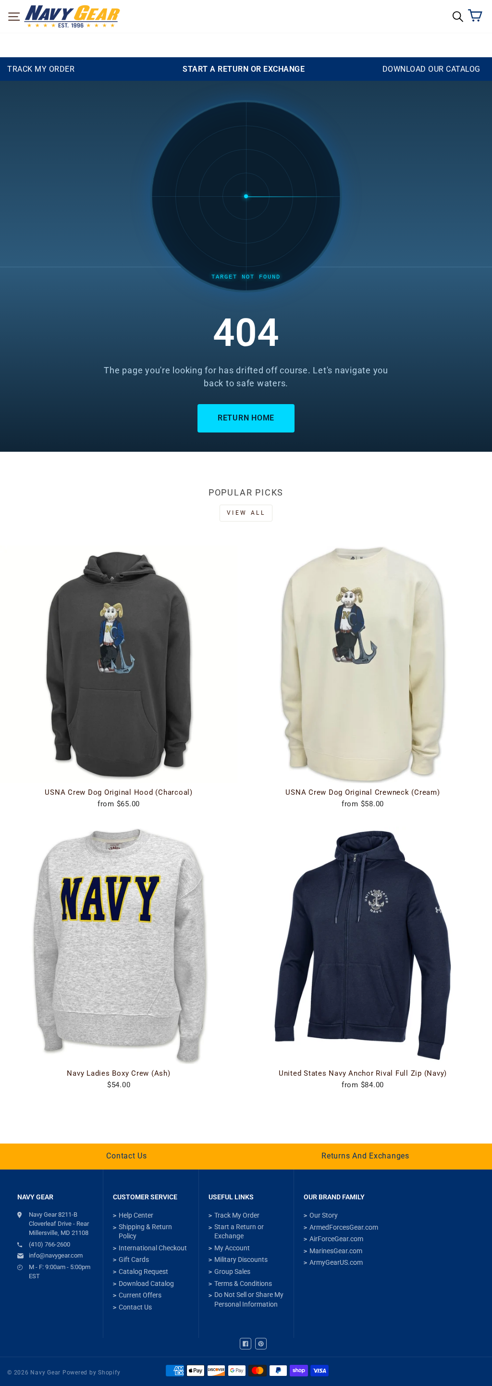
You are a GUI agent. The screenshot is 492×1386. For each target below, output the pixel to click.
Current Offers (140, 1295)
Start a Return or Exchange (239, 1231)
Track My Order (236, 1215)
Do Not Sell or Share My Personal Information (248, 1299)
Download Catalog (146, 1283)
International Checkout (153, 1248)
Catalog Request (143, 1271)
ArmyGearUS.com (336, 1262)
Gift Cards (134, 1259)
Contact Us (126, 1155)
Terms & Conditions (243, 1283)
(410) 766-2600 (49, 1244)
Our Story (323, 1215)
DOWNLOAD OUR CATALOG (431, 69)
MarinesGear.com (335, 1251)
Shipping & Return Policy (145, 1231)
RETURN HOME (246, 417)
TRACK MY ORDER (40, 69)
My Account (232, 1248)
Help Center (136, 1215)
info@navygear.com (56, 1255)
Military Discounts (241, 1259)
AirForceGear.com (336, 1239)
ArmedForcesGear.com (343, 1227)
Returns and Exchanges (365, 1155)
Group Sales (232, 1271)
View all (246, 512)
